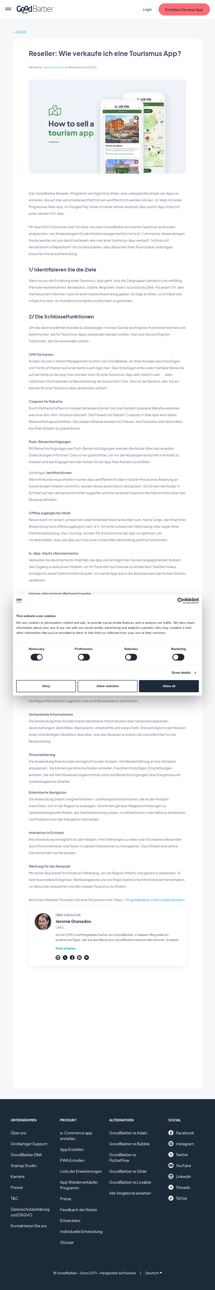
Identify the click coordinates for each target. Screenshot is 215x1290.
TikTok (181, 1198)
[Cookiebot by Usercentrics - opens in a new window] (180, 601)
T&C (14, 1198)
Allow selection (107, 686)
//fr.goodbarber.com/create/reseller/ (154, 900)
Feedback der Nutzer (78, 1209)
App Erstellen (72, 1149)
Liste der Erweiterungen (81, 1171)
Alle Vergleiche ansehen (130, 1193)
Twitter (182, 1154)
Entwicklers (70, 1220)
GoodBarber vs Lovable (130, 1182)
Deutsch (152, 1273)
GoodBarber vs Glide (128, 1171)
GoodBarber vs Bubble (129, 1143)
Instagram (185, 1143)
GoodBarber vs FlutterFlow (122, 1157)
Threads (183, 1187)
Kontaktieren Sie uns (29, 1225)
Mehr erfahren (66, 948)
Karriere (18, 1176)
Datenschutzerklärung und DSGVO (30, 1212)
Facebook (185, 1132)
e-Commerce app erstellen (76, 1135)
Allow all (169, 686)
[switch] (84, 657)
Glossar (67, 1242)
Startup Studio (24, 1165)
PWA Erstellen (72, 1160)
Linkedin (183, 1176)
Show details (181, 672)
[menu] (8, 9)
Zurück (21, 32)
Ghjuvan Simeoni (53, 67)
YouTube (183, 1165)
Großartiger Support (29, 1143)
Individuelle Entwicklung (81, 1231)
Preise (65, 1198)
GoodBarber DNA (26, 1154)
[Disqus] (107, 1024)
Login (147, 9)
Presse (17, 1187)
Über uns (18, 1132)
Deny (46, 686)
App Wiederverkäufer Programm (79, 1185)
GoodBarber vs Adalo (128, 1132)
